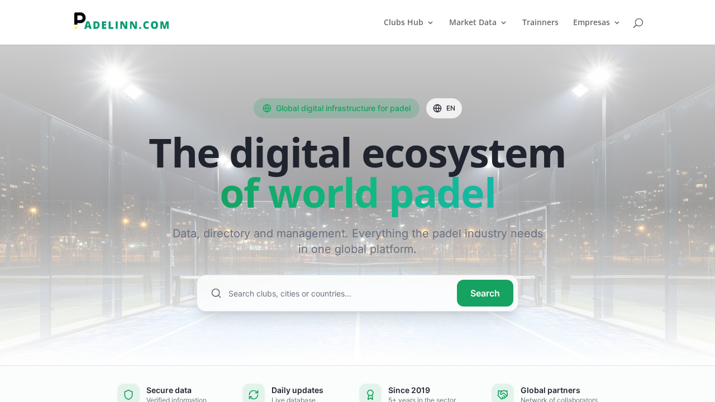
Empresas (591, 22)
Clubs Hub (403, 22)
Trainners (540, 22)
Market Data (473, 22)
